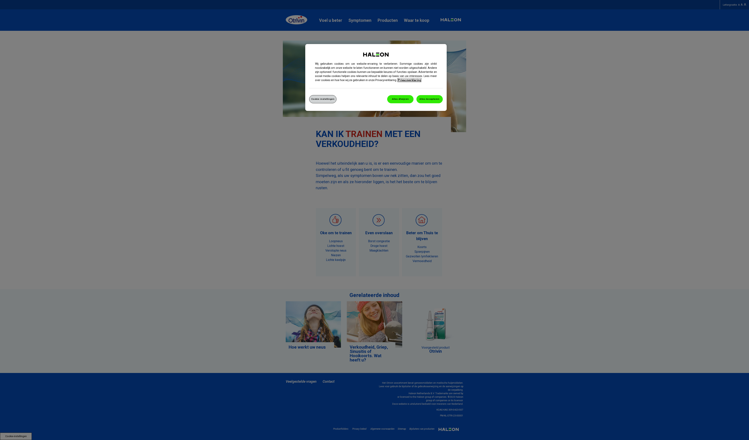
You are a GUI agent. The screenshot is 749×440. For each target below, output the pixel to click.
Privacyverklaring (409, 80)
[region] (376, 77)
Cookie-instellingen (323, 99)
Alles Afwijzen (400, 99)
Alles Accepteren (429, 99)
